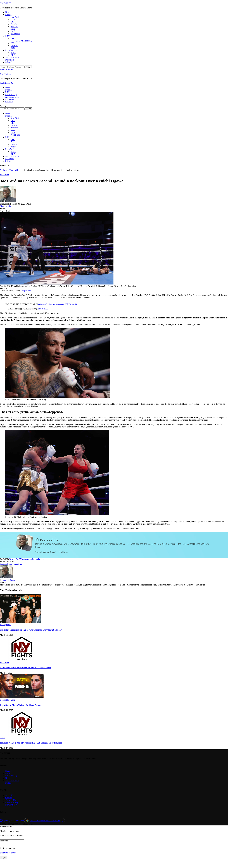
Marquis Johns (6, 206)
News (2, 738)
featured (25, 559)
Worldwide (14, 170)
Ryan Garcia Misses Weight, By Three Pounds (20, 705)
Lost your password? (8, 853)
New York (10, 700)
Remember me (9, 848)
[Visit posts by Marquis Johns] (8, 201)
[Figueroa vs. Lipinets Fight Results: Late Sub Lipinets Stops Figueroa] (22, 735)
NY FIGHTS (5, 3)
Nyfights (3, 170)
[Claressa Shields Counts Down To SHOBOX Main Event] (22, 660)
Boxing (12, 559)
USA (8, 624)
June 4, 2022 (42, 309)
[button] (6, 69)
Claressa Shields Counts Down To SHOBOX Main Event (25, 667)
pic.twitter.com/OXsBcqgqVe (65, 304)
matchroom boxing (36, 559)
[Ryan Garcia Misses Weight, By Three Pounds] (22, 697)
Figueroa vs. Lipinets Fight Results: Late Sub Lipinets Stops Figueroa (31, 743)
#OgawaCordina (45, 304)
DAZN (19, 559)
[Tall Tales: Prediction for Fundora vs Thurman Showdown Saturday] (20, 622)
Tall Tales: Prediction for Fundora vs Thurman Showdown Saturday (31, 630)
